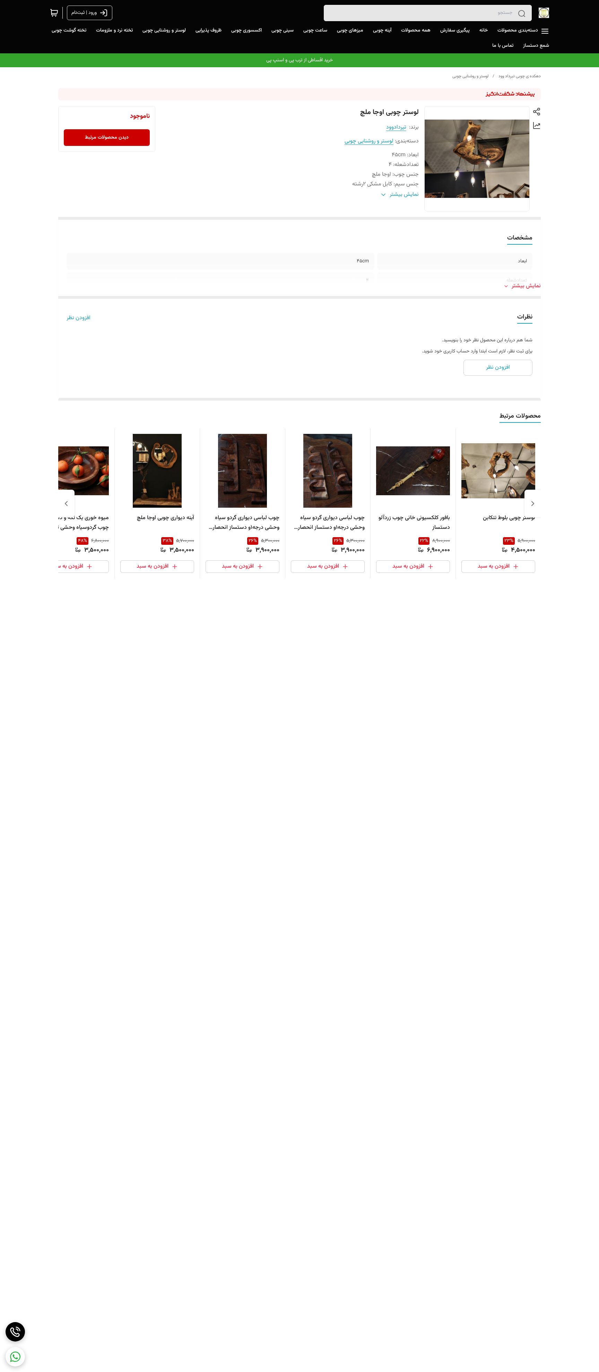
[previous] (532, 503)
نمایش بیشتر (526, 286)
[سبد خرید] (54, 13)
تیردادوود (396, 127)
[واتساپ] (15, 1356)
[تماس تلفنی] (15, 1332)
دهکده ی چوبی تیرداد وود (519, 76)
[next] (66, 503)
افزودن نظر (78, 318)
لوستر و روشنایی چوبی (470, 76)
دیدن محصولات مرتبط (107, 137)
